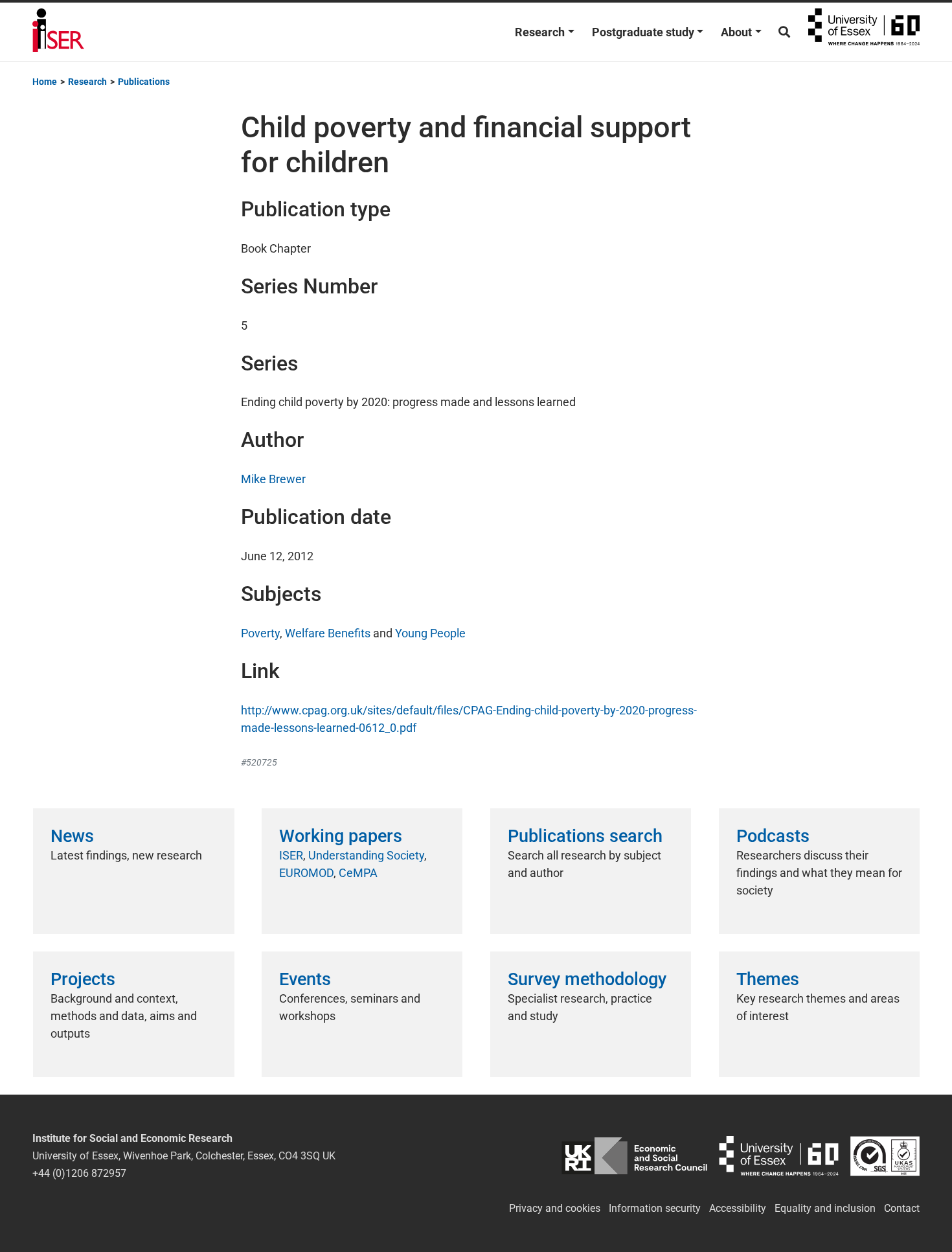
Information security (655, 1208)
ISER (291, 855)
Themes (767, 979)
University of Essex (864, 31)
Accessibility (737, 1208)
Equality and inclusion (825, 1208)
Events (305, 979)
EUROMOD (306, 873)
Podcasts (773, 836)
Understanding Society (366, 855)
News (72, 836)
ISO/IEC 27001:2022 (885, 1156)
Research (540, 32)
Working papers (340, 836)
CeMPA (358, 873)
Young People (430, 633)
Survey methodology (587, 979)
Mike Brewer (273, 479)
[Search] (784, 32)
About (736, 32)
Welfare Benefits (327, 633)
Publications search (585, 836)
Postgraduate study (643, 32)
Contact (902, 1208)
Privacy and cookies (554, 1208)
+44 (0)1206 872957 (79, 1173)
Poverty (260, 633)
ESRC (634, 1156)
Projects (83, 979)
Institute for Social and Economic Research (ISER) (58, 31)
